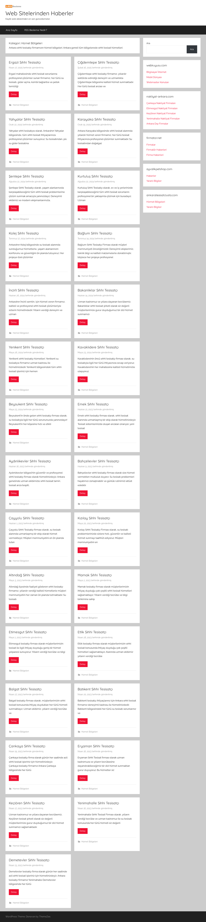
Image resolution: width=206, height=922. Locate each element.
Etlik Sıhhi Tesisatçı (92, 632)
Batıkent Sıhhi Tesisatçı (95, 689)
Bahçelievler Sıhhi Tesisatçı (98, 461)
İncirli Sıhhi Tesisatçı (24, 290)
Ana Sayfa (11, 29)
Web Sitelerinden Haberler (39, 13)
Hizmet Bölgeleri (21, 105)
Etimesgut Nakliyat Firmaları (162, 108)
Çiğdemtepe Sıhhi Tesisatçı (98, 62)
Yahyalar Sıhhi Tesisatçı (27, 119)
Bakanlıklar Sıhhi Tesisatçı (98, 290)
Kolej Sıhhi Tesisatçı (24, 233)
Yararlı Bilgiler (154, 180)
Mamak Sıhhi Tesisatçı (95, 575)
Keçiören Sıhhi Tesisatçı (27, 803)
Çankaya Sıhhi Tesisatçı (27, 746)
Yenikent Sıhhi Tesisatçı (26, 347)
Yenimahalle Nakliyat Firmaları (163, 118)
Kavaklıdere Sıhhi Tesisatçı (98, 347)
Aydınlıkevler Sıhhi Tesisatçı (30, 461)
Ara (148, 43)
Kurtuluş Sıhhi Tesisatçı (95, 176)
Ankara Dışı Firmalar (157, 123)
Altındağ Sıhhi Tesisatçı (26, 575)
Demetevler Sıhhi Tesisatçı (29, 860)
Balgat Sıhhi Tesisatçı (25, 689)
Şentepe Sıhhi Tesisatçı (26, 176)
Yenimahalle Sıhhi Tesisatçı (98, 803)
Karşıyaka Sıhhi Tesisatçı (97, 119)
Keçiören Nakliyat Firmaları (161, 113)
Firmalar (151, 144)
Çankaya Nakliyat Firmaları (161, 103)
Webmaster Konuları (157, 82)
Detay (14, 94)
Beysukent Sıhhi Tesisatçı (28, 404)
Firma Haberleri (155, 155)
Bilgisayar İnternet (156, 72)
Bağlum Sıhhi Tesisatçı (95, 233)
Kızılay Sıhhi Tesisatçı (94, 518)
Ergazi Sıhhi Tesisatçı (25, 62)
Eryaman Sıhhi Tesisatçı (96, 746)
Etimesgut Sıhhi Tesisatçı (28, 632)
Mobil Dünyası (154, 77)
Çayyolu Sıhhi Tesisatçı (26, 518)
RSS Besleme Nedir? (35, 29)
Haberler (151, 175)
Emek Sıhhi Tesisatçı (93, 404)
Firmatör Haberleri (156, 149)
